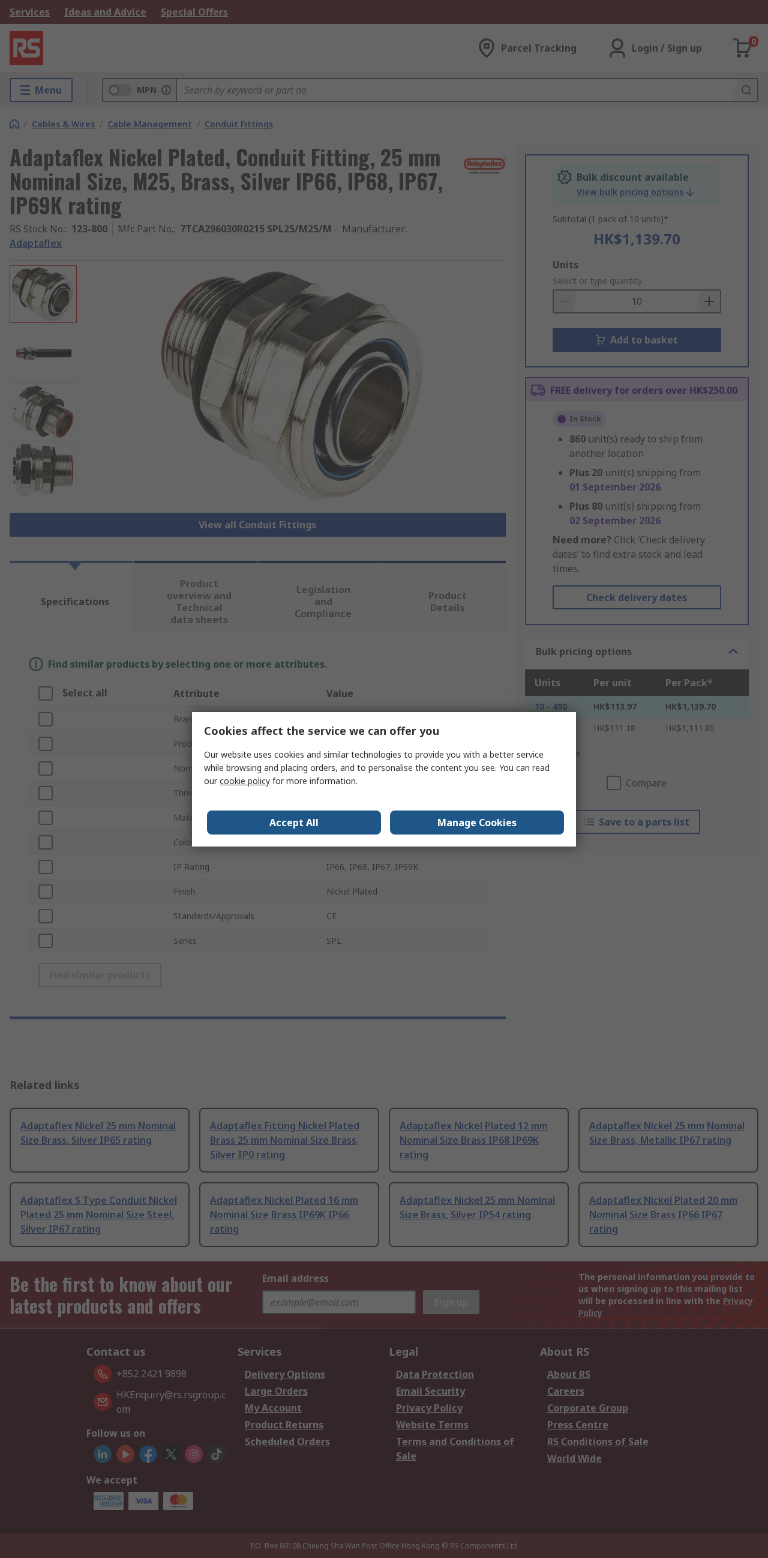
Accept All (294, 822)
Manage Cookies (477, 822)
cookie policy (245, 781)
